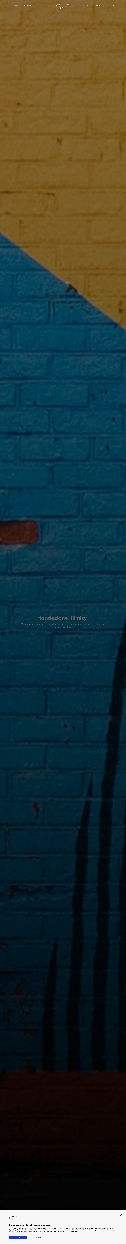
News (88, 5)
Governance (28, 5)
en (113, 5)
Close (18, 1237)
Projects (99, 5)
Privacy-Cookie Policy (71, 1231)
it (109, 5)
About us (15, 5)
